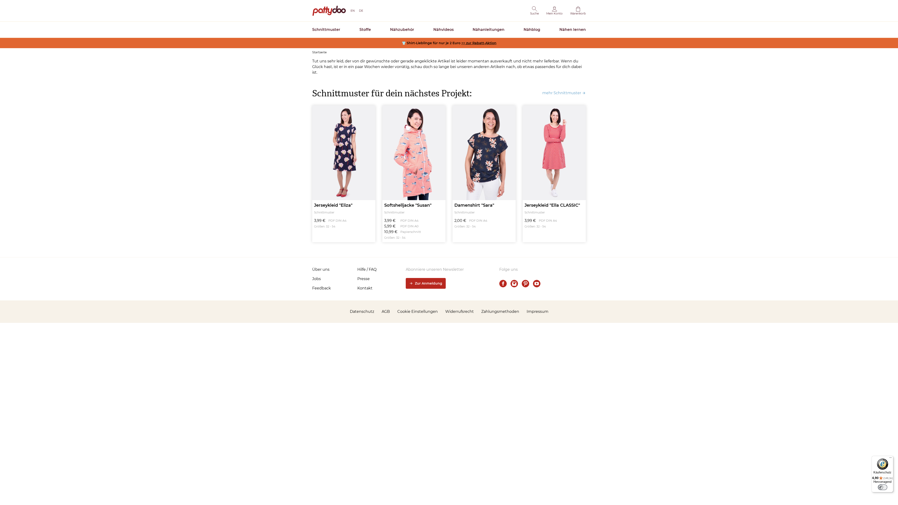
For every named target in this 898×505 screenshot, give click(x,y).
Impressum (537, 311)
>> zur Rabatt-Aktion (478, 43)
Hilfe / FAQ (367, 269)
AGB (386, 311)
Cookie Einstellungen (417, 311)
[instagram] (514, 283)
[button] (534, 10)
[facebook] (503, 283)
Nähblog (532, 29)
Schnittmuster (326, 29)
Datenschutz (362, 311)
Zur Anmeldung (428, 283)
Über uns (321, 269)
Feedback (321, 288)
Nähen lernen (572, 29)
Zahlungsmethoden (500, 311)
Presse (363, 279)
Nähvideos (443, 29)
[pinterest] (525, 283)
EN (353, 10)
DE (361, 10)
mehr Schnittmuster (561, 93)
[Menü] (890, 459)
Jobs (316, 279)
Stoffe (365, 29)
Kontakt (365, 288)
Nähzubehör (402, 29)
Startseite (319, 52)
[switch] (882, 487)
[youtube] (536, 283)
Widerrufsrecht (459, 311)
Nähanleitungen (488, 29)
